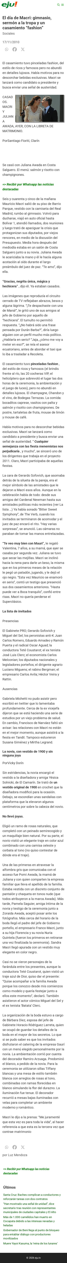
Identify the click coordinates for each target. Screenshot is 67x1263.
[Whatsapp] (6, 49)
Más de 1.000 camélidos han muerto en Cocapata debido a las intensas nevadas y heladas (29, 1221)
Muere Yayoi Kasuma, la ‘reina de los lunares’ (30, 1243)
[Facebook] (14, 49)
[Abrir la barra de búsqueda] (58, 5)
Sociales (8, 33)
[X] (23, 49)
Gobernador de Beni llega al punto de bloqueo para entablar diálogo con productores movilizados (31, 1234)
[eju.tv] (9, 5)
